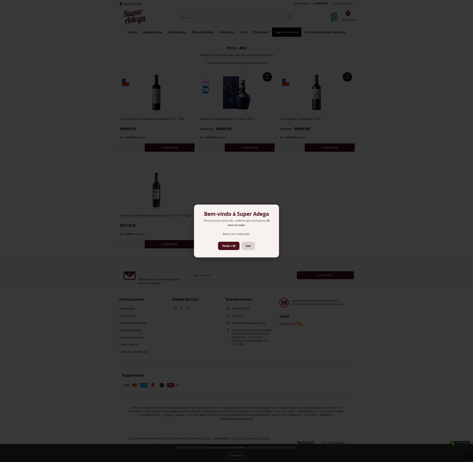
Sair (248, 245)
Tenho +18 (228, 245)
